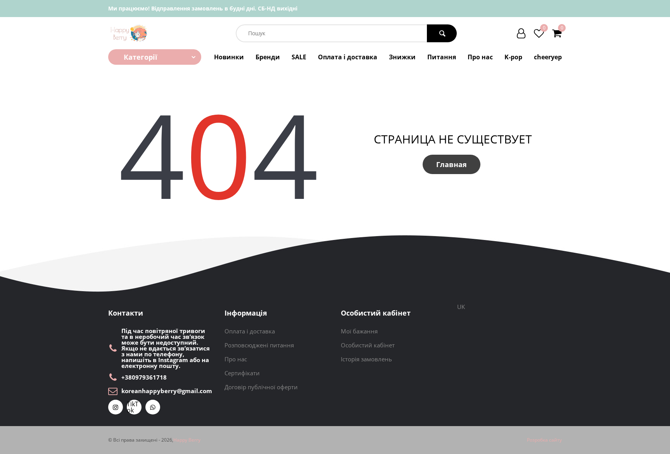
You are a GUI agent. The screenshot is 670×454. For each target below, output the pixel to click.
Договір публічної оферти (261, 387)
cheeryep (548, 57)
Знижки (402, 57)
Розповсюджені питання (259, 345)
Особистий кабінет (368, 345)
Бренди (268, 57)
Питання (441, 57)
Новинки (229, 57)
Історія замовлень (366, 359)
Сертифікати (242, 373)
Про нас (480, 57)
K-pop (513, 57)
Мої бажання (359, 331)
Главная (451, 164)
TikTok (132, 407)
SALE (299, 57)
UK (461, 307)
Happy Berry (186, 440)
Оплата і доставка (347, 57)
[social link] (115, 407)
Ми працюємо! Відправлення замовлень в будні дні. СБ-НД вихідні (202, 8)
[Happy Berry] (129, 33)
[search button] (442, 33)
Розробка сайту (544, 440)
